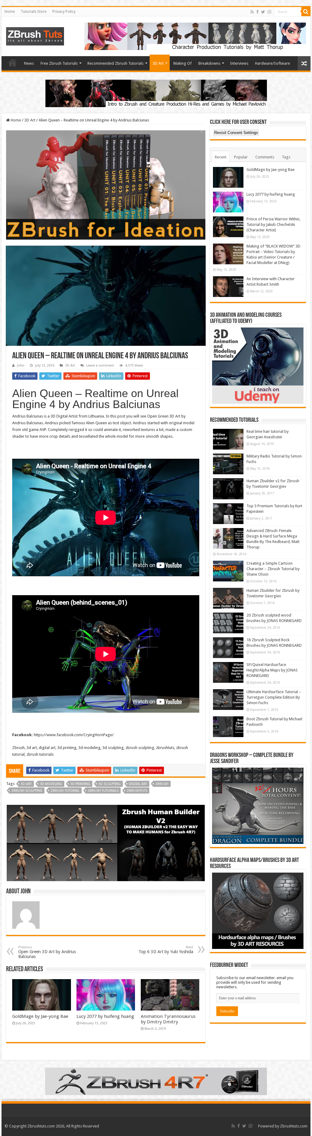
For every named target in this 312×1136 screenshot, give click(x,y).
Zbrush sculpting (26, 791)
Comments (264, 157)
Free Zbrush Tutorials (59, 63)
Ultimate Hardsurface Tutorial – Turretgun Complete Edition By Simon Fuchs (273, 697)
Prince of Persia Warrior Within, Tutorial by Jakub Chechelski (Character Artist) (273, 224)
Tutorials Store (33, 11)
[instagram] (269, 12)
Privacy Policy (64, 11)
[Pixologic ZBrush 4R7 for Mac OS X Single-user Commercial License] (156, 1081)
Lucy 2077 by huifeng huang (105, 1016)
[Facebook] (257, 12)
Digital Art (138, 784)
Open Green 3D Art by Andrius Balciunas (47, 952)
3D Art (158, 63)
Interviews (239, 63)
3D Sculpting (109, 784)
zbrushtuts (137, 791)
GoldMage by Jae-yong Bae (40, 1016)
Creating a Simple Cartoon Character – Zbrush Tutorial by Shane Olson (273, 569)
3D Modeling (51, 784)
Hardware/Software (272, 63)
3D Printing (80, 784)
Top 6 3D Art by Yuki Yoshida (166, 949)
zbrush (161, 784)
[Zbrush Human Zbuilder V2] (106, 843)
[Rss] (252, 12)
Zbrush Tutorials (103, 791)
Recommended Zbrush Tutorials (115, 63)
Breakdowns (209, 63)
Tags (286, 157)
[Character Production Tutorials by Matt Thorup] (195, 36)
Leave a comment (100, 365)
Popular (241, 157)
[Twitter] (263, 12)
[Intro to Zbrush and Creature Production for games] (156, 93)
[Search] (305, 11)
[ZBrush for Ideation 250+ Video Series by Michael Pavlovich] (105, 185)
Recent (220, 157)
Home (10, 11)
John (20, 365)
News (29, 63)
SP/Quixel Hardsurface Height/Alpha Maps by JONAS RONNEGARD (272, 670)
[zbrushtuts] (35, 35)
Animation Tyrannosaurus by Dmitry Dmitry (168, 1019)
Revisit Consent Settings (236, 132)
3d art (26, 784)
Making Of (182, 63)
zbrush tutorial (65, 791)
